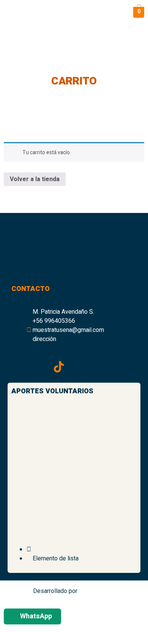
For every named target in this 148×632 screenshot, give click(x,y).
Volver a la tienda (35, 179)
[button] (79, 12)
